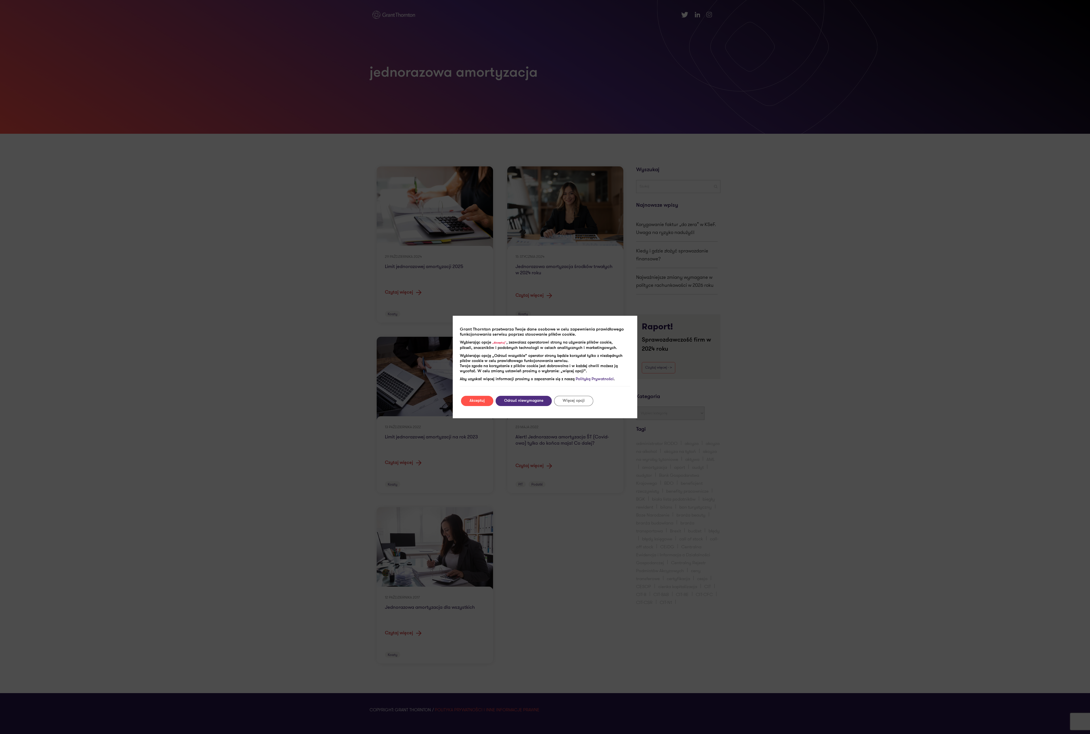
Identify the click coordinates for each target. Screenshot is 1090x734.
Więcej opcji (574, 401)
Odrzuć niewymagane (523, 401)
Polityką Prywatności (595, 379)
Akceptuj (477, 401)
